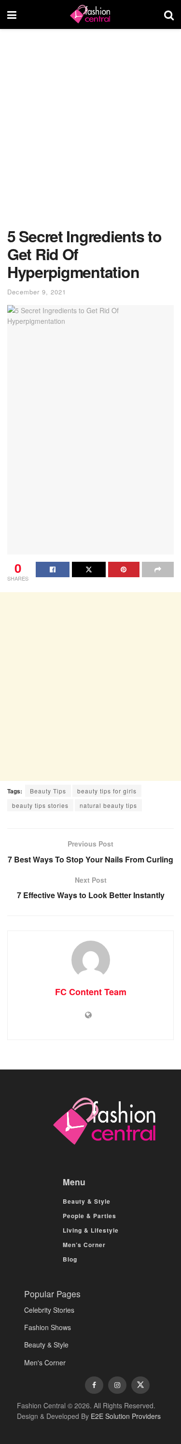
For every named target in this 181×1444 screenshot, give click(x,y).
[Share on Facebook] (53, 569)
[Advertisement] (90, 132)
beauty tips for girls (107, 791)
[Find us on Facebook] (94, 1385)
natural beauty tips (108, 805)
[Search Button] (169, 14)
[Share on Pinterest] (124, 569)
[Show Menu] (11, 14)
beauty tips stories (40, 805)
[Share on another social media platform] (158, 569)
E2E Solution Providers (126, 1416)
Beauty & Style (87, 1201)
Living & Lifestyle (91, 1230)
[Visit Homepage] (90, 14)
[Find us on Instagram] (117, 1385)
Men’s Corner (84, 1244)
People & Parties (89, 1215)
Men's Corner (45, 1362)
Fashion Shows (47, 1327)
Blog (70, 1259)
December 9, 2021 (36, 291)
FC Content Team (90, 992)
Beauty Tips (48, 791)
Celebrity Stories (49, 1310)
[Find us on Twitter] (140, 1385)
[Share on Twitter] (89, 569)
